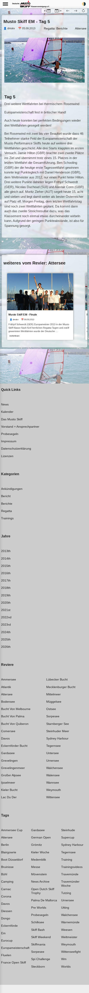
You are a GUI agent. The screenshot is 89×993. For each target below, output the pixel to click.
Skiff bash (38, 929)
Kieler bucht (9, 790)
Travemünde (69, 874)
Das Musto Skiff (11, 419)
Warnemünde (70, 922)
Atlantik (6, 687)
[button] (83, 10)
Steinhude (68, 830)
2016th (6, 573)
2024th (6, 632)
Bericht (6, 496)
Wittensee (53, 797)
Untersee (52, 753)
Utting (65, 907)
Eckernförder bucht (14, 745)
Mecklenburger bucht (60, 687)
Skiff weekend (41, 937)
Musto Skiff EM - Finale (22, 314)
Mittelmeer (53, 694)
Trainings (7, 518)
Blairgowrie (8, 852)
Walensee (53, 775)
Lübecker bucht (57, 679)
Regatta (49, 28)
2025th (6, 639)
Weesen (66, 929)
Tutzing (66, 893)
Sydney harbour (57, 738)
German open (41, 837)
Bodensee (8, 701)
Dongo (5, 918)
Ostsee (51, 709)
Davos (5, 738)
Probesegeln (9, 434)
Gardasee (8, 753)
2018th (6, 587)
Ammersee (8, 679)
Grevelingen (9, 760)
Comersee (8, 731)
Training (66, 859)
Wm (64, 959)
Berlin (5, 844)
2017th (6, 580)
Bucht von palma (12, 716)
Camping (7, 881)
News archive (40, 881)
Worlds (66, 966)
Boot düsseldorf (12, 859)
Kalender (7, 411)
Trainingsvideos (72, 867)
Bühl (4, 874)
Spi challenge (40, 959)
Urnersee (52, 760)
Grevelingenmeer (13, 768)
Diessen (6, 911)
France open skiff (13, 962)
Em (3, 933)
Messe (35, 867)
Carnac (6, 889)
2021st (5, 610)
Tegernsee (53, 745)
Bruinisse (7, 867)
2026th (6, 646)
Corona (6, 896)
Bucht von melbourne (15, 709)
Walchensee (54, 768)
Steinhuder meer (57, 731)
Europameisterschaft (15, 948)
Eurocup (7, 940)
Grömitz (36, 844)
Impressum (8, 441)
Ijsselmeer (8, 782)
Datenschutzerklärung (16, 448)
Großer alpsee (11, 775)
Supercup (67, 837)
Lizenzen (7, 456)
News (5, 404)
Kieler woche (40, 852)
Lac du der (9, 797)
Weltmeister (69, 937)
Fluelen (6, 955)
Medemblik (38, 859)
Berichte (62, 28)
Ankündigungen (11, 488)
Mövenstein (39, 874)
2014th (6, 558)
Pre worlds (38, 907)
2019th (6, 595)
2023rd (6, 624)
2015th (6, 566)
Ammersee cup (11, 830)
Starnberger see (57, 723)
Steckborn (38, 966)
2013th (6, 551)
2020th (6, 602)
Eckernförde (9, 925)
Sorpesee (52, 716)
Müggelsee (53, 701)
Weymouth (53, 790)
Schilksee (37, 922)
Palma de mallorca (44, 900)
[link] (40, 306)
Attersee (80, 28)
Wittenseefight (71, 951)
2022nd (6, 617)
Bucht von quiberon (15, 723)
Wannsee (52, 782)
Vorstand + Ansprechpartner (20, 426)
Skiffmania (38, 944)
